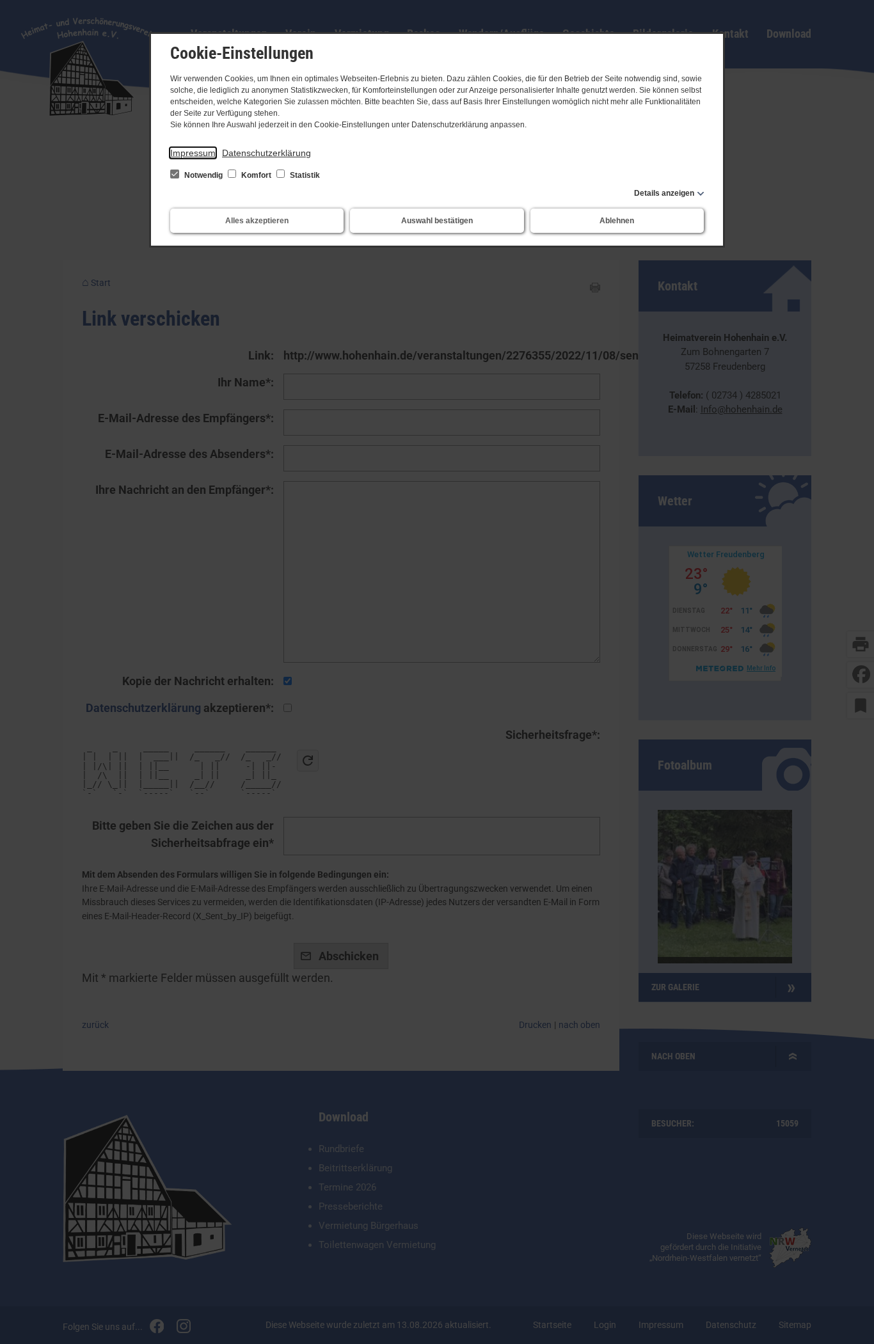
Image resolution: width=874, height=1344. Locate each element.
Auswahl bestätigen (437, 220)
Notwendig (203, 175)
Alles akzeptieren (257, 220)
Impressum (193, 153)
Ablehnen (617, 220)
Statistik (304, 175)
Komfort (256, 175)
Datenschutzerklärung (266, 153)
